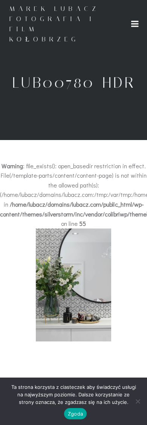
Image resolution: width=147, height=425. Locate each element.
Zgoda (75, 414)
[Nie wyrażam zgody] (137, 401)
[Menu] (135, 24)
